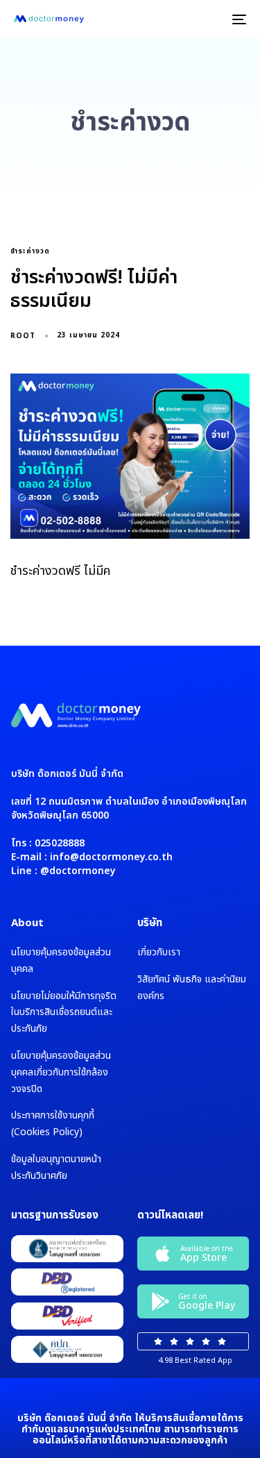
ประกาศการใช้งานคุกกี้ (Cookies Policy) (52, 1123)
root (22, 336)
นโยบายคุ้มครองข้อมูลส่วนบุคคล (61, 960)
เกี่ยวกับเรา (158, 952)
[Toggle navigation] (207, 19)
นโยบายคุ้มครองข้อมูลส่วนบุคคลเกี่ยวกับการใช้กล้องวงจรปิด (61, 1072)
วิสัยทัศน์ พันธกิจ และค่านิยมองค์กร (191, 987)
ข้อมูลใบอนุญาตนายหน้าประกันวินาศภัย (56, 1167)
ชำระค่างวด (30, 251)
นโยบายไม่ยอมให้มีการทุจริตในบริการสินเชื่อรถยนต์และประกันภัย (63, 1013)
